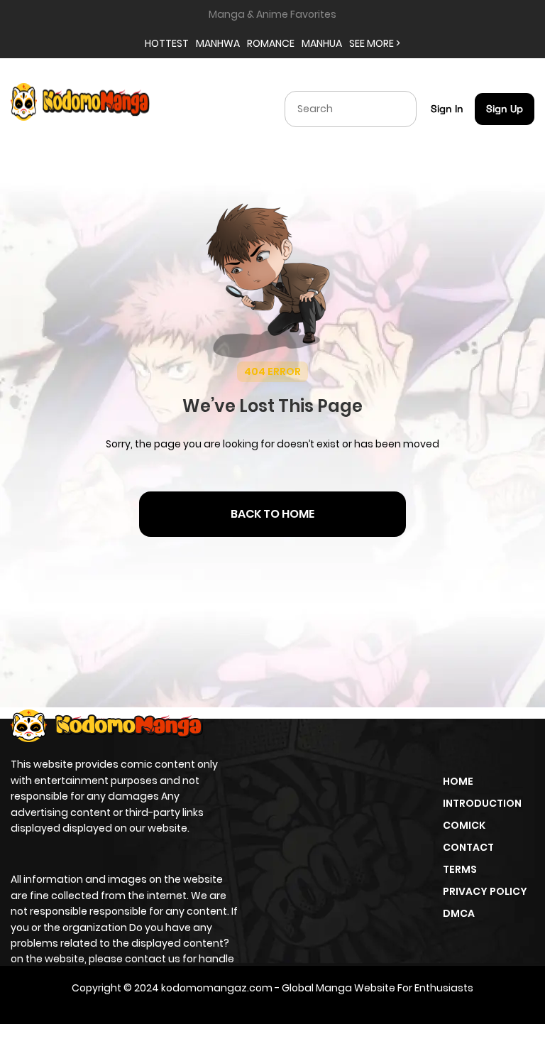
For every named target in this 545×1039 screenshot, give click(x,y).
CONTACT (468, 847)
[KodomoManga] (80, 108)
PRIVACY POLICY (485, 891)
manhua (322, 43)
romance (270, 43)
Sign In (447, 108)
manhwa (218, 43)
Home (458, 781)
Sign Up (504, 108)
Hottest (167, 43)
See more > (374, 43)
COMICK (464, 825)
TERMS (460, 869)
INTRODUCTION (482, 803)
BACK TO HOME (272, 514)
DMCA (459, 913)
